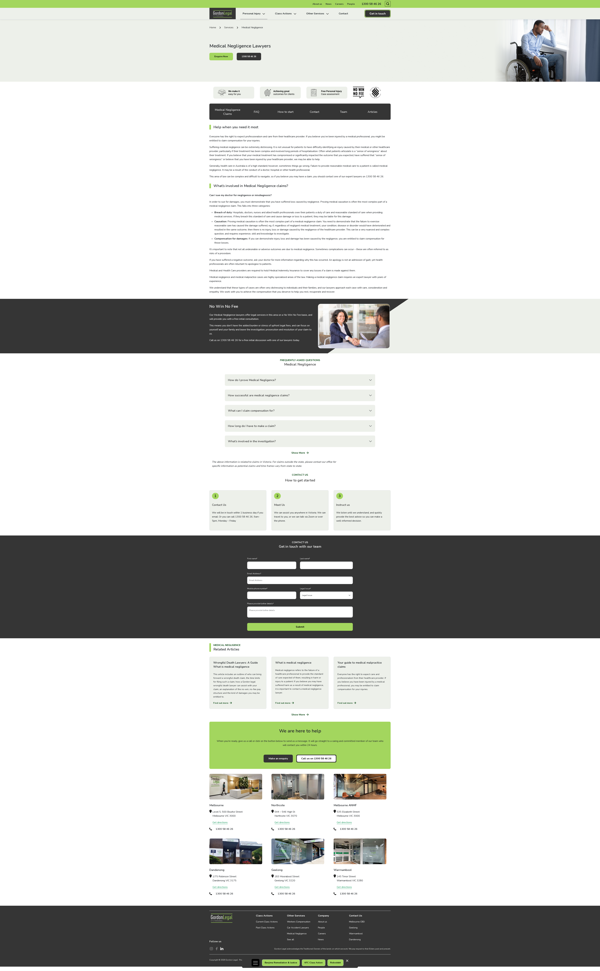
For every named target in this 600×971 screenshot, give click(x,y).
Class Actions (264, 915)
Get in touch (378, 13)
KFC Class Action (314, 962)
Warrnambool (356, 933)
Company (323, 915)
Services (228, 27)
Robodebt (335, 962)
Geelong (353, 927)
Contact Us (355, 915)
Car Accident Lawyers (298, 927)
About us (317, 3)
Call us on (316, 758)
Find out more (221, 703)
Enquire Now (221, 56)
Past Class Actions (265, 927)
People (351, 3)
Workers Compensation (298, 921)
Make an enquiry (278, 758)
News (328, 3)
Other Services (296, 915)
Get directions (220, 822)
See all (290, 939)
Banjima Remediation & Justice (281, 962)
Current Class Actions (267, 921)
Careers (339, 3)
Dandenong (355, 939)
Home (212, 27)
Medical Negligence (297, 933)
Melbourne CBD (357, 921)
